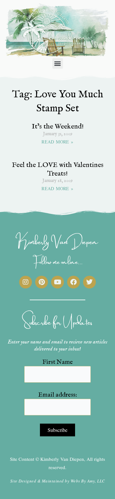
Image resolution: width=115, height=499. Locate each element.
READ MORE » (57, 142)
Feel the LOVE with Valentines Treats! (57, 169)
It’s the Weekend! (58, 126)
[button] (57, 63)
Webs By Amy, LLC (88, 481)
